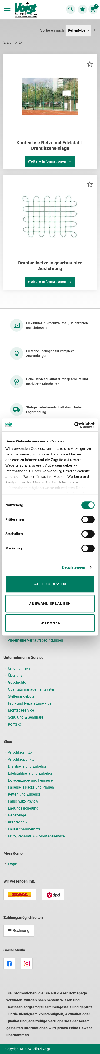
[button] (90, 64)
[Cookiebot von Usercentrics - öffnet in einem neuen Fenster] (74, 425)
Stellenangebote (21, 696)
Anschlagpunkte (21, 759)
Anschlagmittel (20, 752)
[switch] (88, 520)
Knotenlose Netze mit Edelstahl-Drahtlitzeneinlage (50, 145)
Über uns (15, 675)
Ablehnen (50, 623)
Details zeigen (73, 567)
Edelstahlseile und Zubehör (30, 773)
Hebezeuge (17, 815)
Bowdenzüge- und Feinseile (30, 780)
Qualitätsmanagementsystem (32, 689)
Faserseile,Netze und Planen (31, 787)
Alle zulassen (50, 584)
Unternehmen (19, 668)
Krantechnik (17, 822)
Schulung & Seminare (25, 717)
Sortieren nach (52, 30)
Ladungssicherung (23, 808)
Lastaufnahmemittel (24, 829)
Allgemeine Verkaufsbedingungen (35, 640)
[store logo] (25, 10)
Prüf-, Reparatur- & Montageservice (36, 836)
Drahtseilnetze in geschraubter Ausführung (50, 265)
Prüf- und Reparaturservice (29, 703)
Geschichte (17, 682)
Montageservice (21, 710)
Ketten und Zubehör (24, 794)
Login (12, 864)
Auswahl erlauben (50, 604)
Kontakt (14, 724)
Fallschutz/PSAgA (23, 801)
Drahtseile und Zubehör (27, 766)
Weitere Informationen (47, 161)
